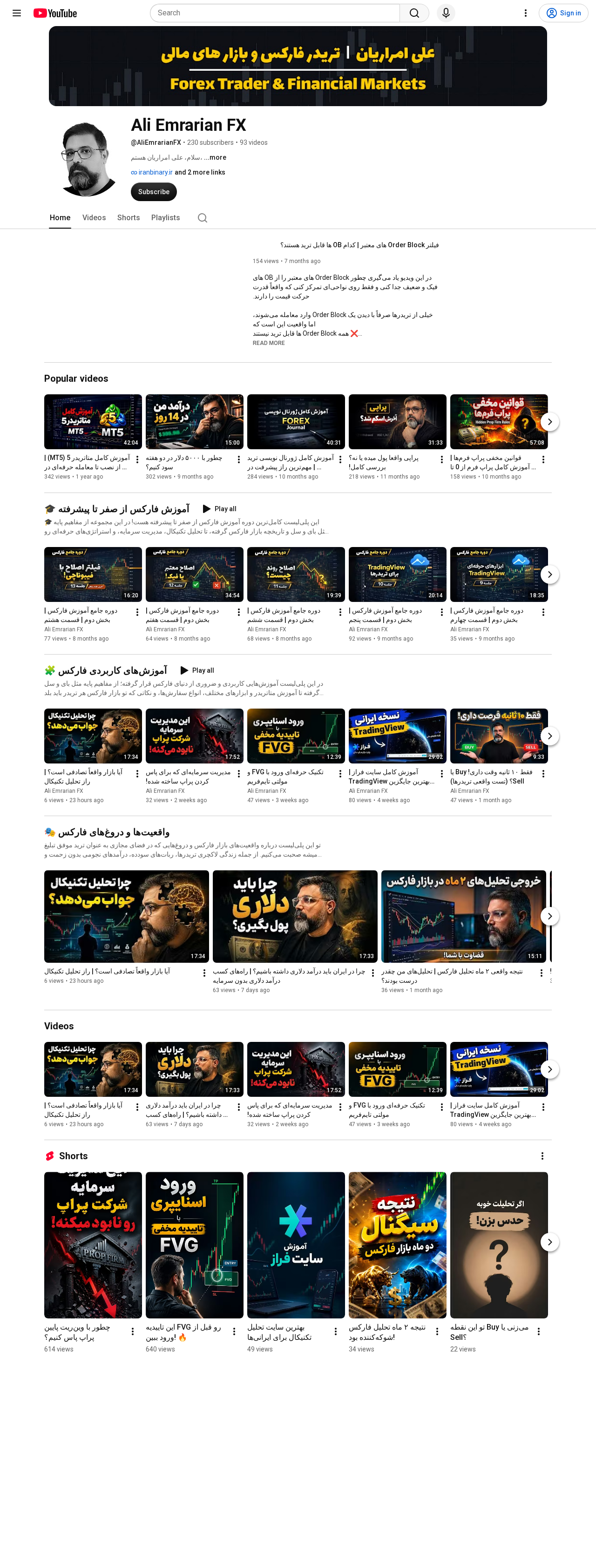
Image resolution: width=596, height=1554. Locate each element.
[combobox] (278, 13)
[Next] (550, 422)
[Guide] (16, 13)
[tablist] (298, 218)
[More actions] (137, 460)
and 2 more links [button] (200, 172)
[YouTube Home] (54, 13)
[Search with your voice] (446, 13)
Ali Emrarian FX (63, 629)
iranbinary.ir (155, 172)
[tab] (60, 218)
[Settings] (525, 13)
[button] (269, 342)
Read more (269, 343)
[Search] (414, 13)
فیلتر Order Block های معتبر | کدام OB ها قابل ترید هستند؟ (359, 245)
